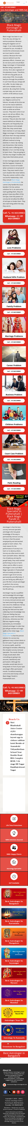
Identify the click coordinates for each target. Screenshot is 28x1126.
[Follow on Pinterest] (18, 1092)
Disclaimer (7, 1108)
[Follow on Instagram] (23, 1092)
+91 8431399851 (10, 7)
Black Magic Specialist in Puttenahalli (13, 633)
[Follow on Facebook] (5, 1092)
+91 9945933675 (17, 1105)
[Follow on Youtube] (14, 1092)
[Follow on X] (10, 1092)
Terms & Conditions (19, 1109)
